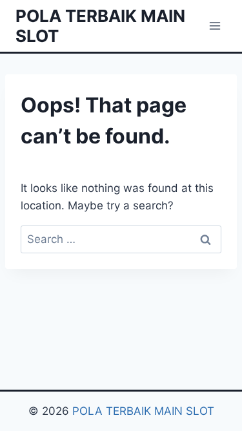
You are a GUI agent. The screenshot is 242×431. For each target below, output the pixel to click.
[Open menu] (215, 26)
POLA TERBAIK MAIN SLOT (143, 411)
